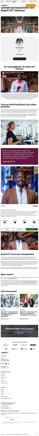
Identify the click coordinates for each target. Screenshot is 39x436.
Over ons (2, 1)
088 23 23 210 (24, 2)
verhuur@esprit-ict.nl (33, 2)
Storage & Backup (4, 396)
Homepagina (3, 373)
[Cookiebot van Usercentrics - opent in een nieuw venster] (33, 206)
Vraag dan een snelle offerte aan (29, 281)
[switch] (14, 222)
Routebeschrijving (6, 360)
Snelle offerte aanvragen (19, 58)
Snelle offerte (3, 377)
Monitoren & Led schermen (6, 398)
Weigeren (7, 229)
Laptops (2, 391)
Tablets (2, 389)
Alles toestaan (31, 229)
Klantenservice (8, 1)
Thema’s (2, 379)
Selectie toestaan (20, 229)
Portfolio (2, 375)
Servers (2, 394)
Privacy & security (25, 434)
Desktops (2, 393)
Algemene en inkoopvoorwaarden (16, 434)
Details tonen (33, 226)
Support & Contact (14, 1)
